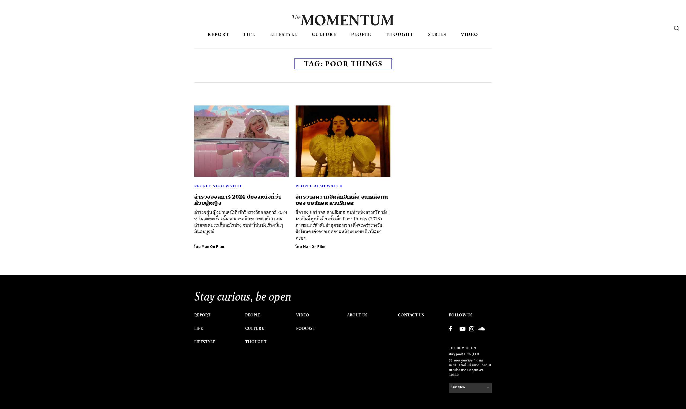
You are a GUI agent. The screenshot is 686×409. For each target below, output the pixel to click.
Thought (399, 34)
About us (357, 315)
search (677, 28)
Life (249, 34)
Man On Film (213, 247)
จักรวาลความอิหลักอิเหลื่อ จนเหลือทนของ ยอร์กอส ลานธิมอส (342, 199)
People (361, 34)
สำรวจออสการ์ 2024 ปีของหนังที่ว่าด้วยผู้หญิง (237, 199)
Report (218, 34)
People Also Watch (218, 186)
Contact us (411, 315)
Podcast (305, 328)
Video (469, 34)
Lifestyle (283, 34)
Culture (324, 34)
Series (437, 34)
